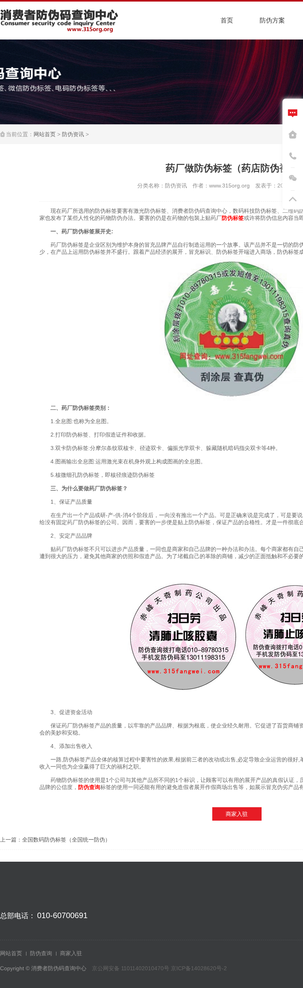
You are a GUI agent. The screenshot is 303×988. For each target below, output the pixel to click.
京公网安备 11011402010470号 (131, 968)
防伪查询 (41, 953)
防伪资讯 (73, 134)
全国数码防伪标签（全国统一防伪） (66, 839)
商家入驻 (237, 814)
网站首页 (45, 134)
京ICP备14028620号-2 (199, 968)
